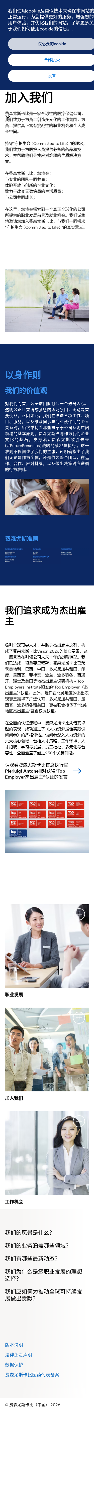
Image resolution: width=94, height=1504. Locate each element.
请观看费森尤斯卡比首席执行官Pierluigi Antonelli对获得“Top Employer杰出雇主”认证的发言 (36, 771)
